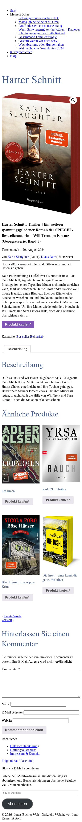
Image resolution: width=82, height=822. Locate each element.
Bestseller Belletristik (30, 336)
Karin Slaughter (18, 256)
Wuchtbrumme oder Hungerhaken (41, 44)
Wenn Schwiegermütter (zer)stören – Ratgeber (49, 29)
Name (6, 704)
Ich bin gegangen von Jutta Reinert (42, 33)
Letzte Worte (12, 616)
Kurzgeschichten (21, 52)
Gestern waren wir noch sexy (38, 41)
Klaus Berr (48, 256)
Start (13, 10)
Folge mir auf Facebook (17, 761)
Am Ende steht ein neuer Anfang (40, 25)
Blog (13, 56)
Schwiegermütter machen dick (39, 18)
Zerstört (7, 620)
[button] (73, 100)
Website (7, 720)
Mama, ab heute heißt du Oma (39, 22)
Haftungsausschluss (23, 750)
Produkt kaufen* (18, 324)
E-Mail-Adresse (12, 712)
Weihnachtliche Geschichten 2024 (41, 48)
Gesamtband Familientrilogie (38, 37)
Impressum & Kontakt (25, 753)
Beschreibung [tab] (17, 349)
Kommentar (11, 669)
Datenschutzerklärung (24, 746)
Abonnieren (17, 804)
